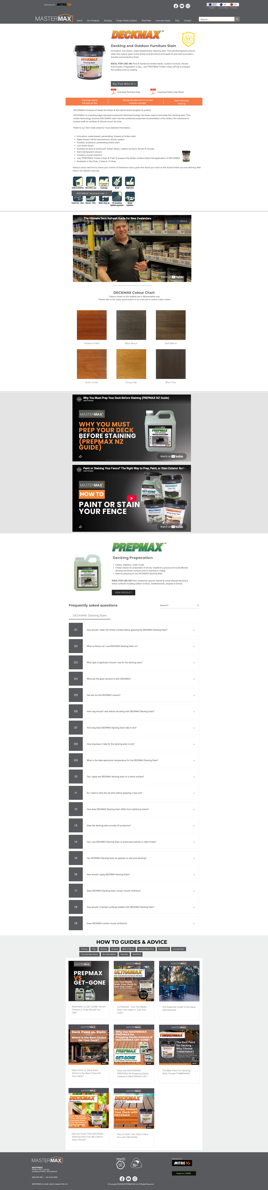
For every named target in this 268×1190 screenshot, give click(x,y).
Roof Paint (137, 954)
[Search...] (237, 19)
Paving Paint (163, 949)
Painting (84, 949)
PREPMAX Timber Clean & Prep (98, 158)
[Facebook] (176, 6)
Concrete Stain (178, 949)
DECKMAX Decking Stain (150, 573)
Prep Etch (124, 954)
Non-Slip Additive (109, 954)
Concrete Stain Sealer (89, 954)
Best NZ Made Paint (146, 949)
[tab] (90, 616)
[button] (92, 328)
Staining (103, 949)
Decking (115, 949)
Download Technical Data (128, 92)
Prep (94, 949)
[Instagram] (188, 6)
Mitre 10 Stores (128, 949)
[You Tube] (182, 6)
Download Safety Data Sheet (170, 92)
